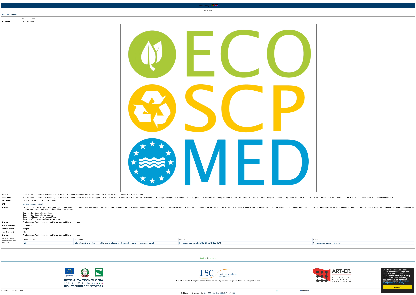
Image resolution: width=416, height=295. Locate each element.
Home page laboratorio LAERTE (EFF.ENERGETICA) (200, 243)
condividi (305, 291)
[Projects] (218, 108)
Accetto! (397, 287)
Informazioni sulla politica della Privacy (396, 281)
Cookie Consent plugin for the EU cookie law (397, 291)
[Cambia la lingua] (214, 6)
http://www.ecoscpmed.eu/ (33, 204)
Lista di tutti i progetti (9, 14)
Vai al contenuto (7, 2)
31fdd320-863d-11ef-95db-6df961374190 (219, 293)
